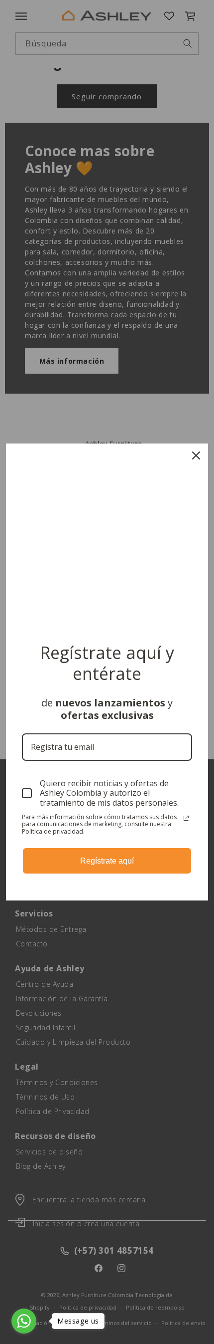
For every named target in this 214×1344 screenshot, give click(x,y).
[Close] (196, 455)
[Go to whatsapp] (23, 1321)
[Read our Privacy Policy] (186, 818)
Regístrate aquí (107, 861)
